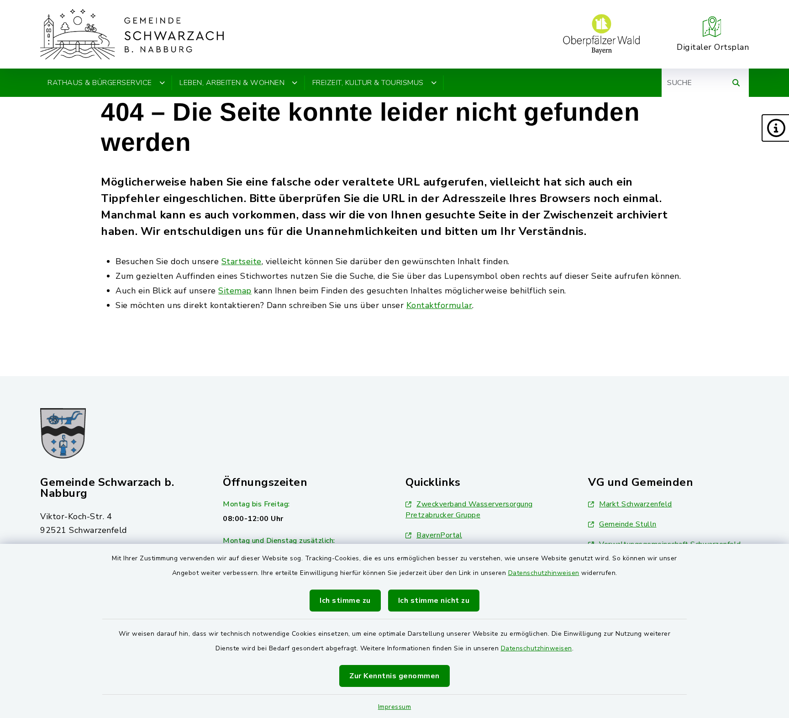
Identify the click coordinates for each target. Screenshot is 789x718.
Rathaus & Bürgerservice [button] (99, 83)
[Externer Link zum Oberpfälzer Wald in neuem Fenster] (601, 34)
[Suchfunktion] (736, 83)
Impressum (394, 706)
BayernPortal (439, 535)
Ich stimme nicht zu (434, 601)
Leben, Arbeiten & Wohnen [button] (231, 83)
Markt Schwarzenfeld (635, 504)
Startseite (241, 261)
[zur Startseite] (132, 34)
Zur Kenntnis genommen (394, 676)
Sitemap (235, 290)
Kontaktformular (439, 305)
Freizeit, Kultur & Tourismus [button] (368, 83)
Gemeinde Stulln (628, 524)
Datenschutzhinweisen (543, 573)
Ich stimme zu (345, 601)
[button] (775, 128)
